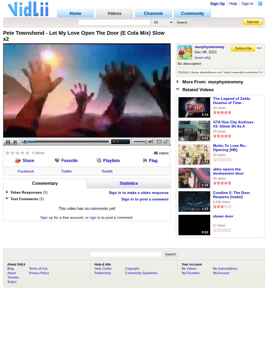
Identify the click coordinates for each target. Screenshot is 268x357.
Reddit (107, 171)
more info (202, 58)
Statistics (129, 183)
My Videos (189, 268)
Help (233, 3)
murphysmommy (209, 47)
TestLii (11, 282)
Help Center (103, 268)
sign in (95, 217)
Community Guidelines (141, 273)
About (11, 273)
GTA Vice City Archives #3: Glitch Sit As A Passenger (233, 124)
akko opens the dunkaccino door (228, 171)
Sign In (247, 3)
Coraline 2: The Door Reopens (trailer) (231, 195)
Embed (183, 72)
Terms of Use (38, 268)
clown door (223, 216)
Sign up (46, 217)
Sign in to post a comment (145, 199)
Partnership (102, 273)
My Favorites (191, 273)
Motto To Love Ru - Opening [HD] (230, 147)
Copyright (132, 268)
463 (259, 48)
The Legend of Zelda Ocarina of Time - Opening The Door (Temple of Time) (231, 100)
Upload (253, 22)
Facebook (26, 171)
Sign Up (217, 3)
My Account (221, 273)
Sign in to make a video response (139, 193)
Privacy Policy (39, 273)
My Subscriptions (225, 268)
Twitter (66, 171)
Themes (13, 277)
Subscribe (243, 48)
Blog (10, 268)
